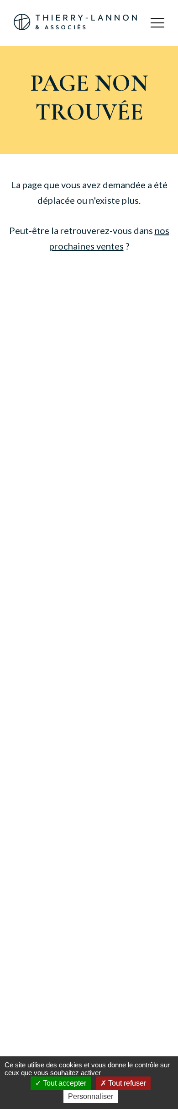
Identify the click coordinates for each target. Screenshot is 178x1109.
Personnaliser (90, 1096)
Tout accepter (63, 1083)
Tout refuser (126, 1083)
